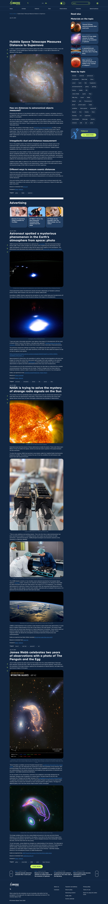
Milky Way (74, 97)
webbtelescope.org (28, 855)
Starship (74, 115)
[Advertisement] (36, 30)
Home (11, 13)
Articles (24, 8)
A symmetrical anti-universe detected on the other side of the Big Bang (89, 51)
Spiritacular (32, 362)
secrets (45, 381)
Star (80, 112)
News (11, 8)
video (51, 381)
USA (81, 123)
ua (43, 3)
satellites (74, 108)
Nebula (74, 101)
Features (78, 8)
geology (94, 86)
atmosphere (25, 381)
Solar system (83, 108)
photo (37, 862)
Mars (90, 94)
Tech (49, 8)
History (74, 90)
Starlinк (87, 112)
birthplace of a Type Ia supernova (43, 127)
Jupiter (84, 94)
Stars (93, 112)
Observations (63, 8)
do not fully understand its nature (52, 249)
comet (74, 83)
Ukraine (93, 119)
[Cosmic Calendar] (97, 3)
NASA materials (19, 375)
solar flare (24, 646)
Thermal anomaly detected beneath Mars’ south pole (89, 26)
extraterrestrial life (77, 86)
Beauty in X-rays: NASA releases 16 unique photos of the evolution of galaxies (89, 39)
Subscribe (90, 135)
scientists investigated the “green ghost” (35, 372)
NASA (31, 862)
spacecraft (32, 646)
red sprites (42, 244)
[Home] (15, 3)
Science (37, 8)
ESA (86, 83)
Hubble (81, 90)
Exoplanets (93, 83)
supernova (87, 115)
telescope (85, 119)
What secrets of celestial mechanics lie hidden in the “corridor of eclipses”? (89, 63)
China (91, 79)
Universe (74, 123)
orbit (80, 101)
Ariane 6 (17, 582)
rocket (90, 104)
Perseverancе (88, 101)
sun (39, 646)
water (91, 123)
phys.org (25, 186)
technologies (75, 119)
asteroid (81, 75)
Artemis (74, 75)
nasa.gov (25, 640)
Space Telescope (46, 862)
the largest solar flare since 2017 (43, 637)
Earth (80, 83)
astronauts (17, 381)
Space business (94, 8)
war (86, 123)
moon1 (82, 97)
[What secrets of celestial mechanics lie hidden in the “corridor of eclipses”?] (76, 62)
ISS (39, 381)
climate (33, 381)
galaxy (16, 862)
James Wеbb (24, 862)
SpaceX (74, 112)
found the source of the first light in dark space (37, 853)
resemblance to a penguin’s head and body (50, 778)
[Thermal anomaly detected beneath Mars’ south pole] (76, 27)
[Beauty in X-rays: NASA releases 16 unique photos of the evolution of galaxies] (76, 38)
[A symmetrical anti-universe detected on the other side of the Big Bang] (76, 50)
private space (82, 104)
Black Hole (84, 79)
